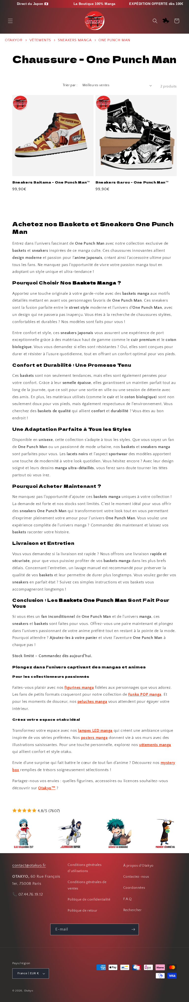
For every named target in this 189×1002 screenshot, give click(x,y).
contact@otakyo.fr (29, 865)
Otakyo (28, 990)
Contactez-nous (136, 877)
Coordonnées (134, 888)
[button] (10, 20)
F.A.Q (127, 899)
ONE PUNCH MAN (114, 40)
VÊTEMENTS (41, 40)
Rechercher (132, 910)
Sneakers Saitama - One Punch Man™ (51, 182)
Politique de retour (82, 911)
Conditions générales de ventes (87, 885)
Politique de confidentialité (89, 900)
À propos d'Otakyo (138, 866)
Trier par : (70, 85)
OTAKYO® (13, 40)
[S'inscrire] (133, 929)
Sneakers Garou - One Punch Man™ (132, 182)
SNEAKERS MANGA (75, 40)
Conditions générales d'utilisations (84, 868)
